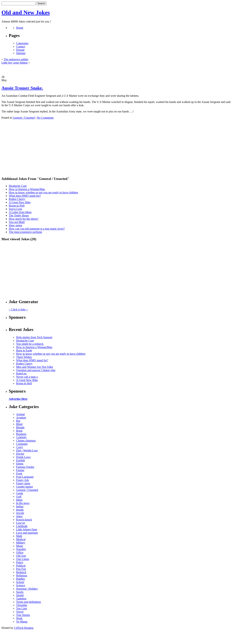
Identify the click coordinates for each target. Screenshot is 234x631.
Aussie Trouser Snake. (22, 88)
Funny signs (23, 483)
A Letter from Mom (20, 212)
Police (19, 562)
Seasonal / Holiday (27, 588)
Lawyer (20, 522)
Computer (22, 443)
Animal (20, 414)
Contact (20, 46)
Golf (18, 496)
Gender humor (24, 486)
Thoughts (21, 605)
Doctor (20, 453)
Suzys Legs (15, 208)
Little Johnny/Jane (26, 529)
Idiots (19, 499)
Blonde (20, 427)
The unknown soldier (16, 59)
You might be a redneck (30, 343)
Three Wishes (24, 357)
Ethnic (20, 463)
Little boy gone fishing (14, 62)
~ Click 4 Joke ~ (18, 309)
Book (19, 430)
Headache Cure (18, 185)
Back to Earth (24, 350)
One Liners (22, 559)
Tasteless (21, 598)
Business (21, 434)
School (20, 582)
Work (19, 618)
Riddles (20, 578)
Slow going (15, 225)
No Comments (45, 117)
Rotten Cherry (17, 199)
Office (19, 552)
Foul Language (25, 476)
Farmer (20, 470)
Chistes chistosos (26, 440)
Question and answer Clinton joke (35, 370)
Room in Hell (16, 205)
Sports (19, 592)
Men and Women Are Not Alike (34, 366)
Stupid (20, 595)
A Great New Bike (20, 202)
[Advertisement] (117, 69)
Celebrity (21, 437)
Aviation (21, 417)
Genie (19, 493)
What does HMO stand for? (25, 195)
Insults (20, 509)
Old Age (21, 555)
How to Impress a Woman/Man (27, 189)
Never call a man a (27, 376)
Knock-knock (24, 519)
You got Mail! (17, 222)
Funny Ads (22, 480)
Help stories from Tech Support (34, 337)
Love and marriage (27, 532)
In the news (22, 503)
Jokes (19, 516)
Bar (18, 420)
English (20, 460)
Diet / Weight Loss (27, 450)
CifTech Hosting (23, 627)
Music (19, 545)
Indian (19, 506)
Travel (19, 611)
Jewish (20, 513)
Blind (19, 424)
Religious (21, 575)
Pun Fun (21, 568)
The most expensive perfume (25, 231)
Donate (20, 49)
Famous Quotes (25, 466)
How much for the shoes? (23, 218)
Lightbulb (21, 526)
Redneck (21, 572)
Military (20, 542)
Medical (20, 539)
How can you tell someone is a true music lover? (37, 228)
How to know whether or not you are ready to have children (43, 192)
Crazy (19, 447)
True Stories (23, 615)
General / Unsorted (24, 117)
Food (19, 473)
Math (19, 536)
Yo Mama (21, 621)
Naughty (21, 549)
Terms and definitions (28, 601)
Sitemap (20, 53)
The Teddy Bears (19, 215)
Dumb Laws (23, 457)
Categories (22, 43)
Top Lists (21, 608)
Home (19, 27)
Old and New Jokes (25, 12)
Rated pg (21, 373)
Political (20, 565)
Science (20, 585)
